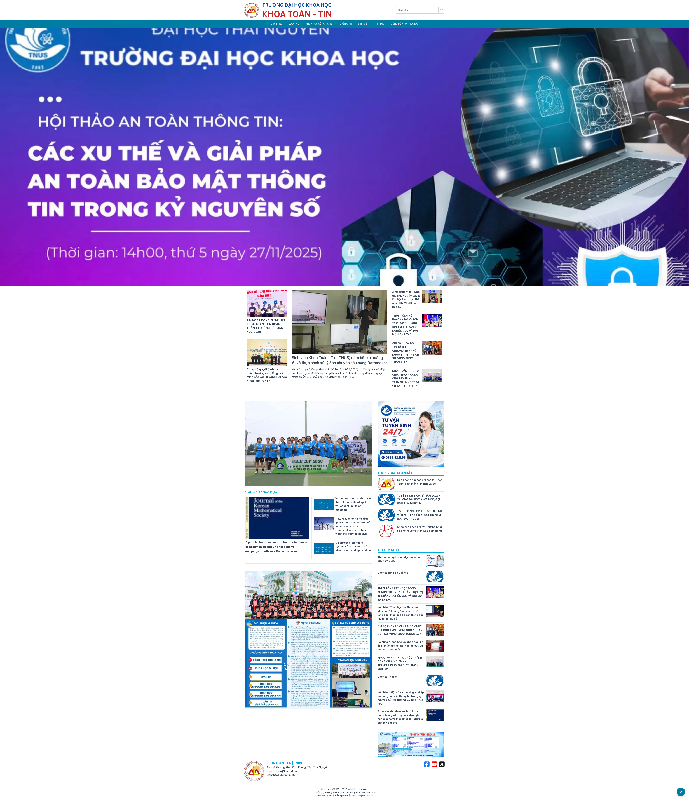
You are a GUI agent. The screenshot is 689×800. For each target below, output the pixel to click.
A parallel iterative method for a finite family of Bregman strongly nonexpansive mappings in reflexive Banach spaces (276, 547)
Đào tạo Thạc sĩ (387, 676)
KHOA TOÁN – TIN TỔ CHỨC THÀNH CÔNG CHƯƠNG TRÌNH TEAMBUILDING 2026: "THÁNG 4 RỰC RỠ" (406, 378)
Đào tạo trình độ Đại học (393, 572)
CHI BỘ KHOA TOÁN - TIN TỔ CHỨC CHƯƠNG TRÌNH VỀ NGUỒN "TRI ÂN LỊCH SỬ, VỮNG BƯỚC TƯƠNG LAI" (400, 630)
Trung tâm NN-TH (364, 795)
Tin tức (380, 23)
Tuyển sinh (345, 23)
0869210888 (287, 774)
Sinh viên (363, 23)
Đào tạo (294, 23)
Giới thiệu (276, 23)
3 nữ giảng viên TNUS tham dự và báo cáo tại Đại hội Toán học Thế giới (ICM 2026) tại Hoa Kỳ (406, 299)
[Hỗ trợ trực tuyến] (681, 792)
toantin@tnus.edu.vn (286, 771)
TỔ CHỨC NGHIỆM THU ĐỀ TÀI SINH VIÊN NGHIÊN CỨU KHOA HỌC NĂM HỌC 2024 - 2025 (419, 515)
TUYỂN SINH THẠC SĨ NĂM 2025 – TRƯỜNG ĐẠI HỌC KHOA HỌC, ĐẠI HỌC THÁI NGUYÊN (418, 499)
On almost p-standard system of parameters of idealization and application (353, 546)
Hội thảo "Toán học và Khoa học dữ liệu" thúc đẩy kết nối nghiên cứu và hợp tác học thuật (400, 645)
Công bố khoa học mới (404, 23)
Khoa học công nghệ (319, 23)
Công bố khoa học (261, 492)
